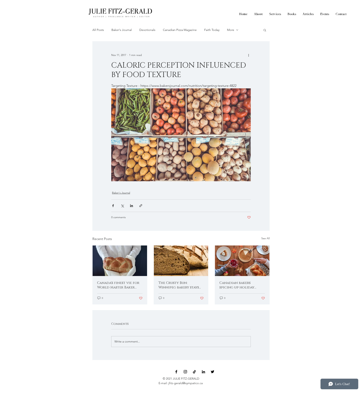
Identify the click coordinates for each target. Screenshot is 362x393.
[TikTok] (194, 371)
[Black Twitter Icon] (212, 371)
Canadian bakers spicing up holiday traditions (236, 285)
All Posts (98, 30)
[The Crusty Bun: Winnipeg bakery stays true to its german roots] (181, 260)
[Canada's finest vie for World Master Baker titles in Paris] (120, 260)
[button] (265, 29)
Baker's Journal (121, 30)
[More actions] (248, 55)
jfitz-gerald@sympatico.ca (185, 383)
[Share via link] (141, 205)
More (230, 30)
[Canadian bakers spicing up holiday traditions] (242, 260)
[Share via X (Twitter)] (122, 205)
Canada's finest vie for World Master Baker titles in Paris (118, 285)
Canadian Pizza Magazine (180, 30)
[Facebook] (176, 371)
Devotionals (147, 30)
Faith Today (211, 30)
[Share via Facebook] (113, 205)
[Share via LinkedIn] (131, 205)
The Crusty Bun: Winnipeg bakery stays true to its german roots (178, 285)
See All (265, 238)
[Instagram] (185, 371)
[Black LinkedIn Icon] (203, 371)
